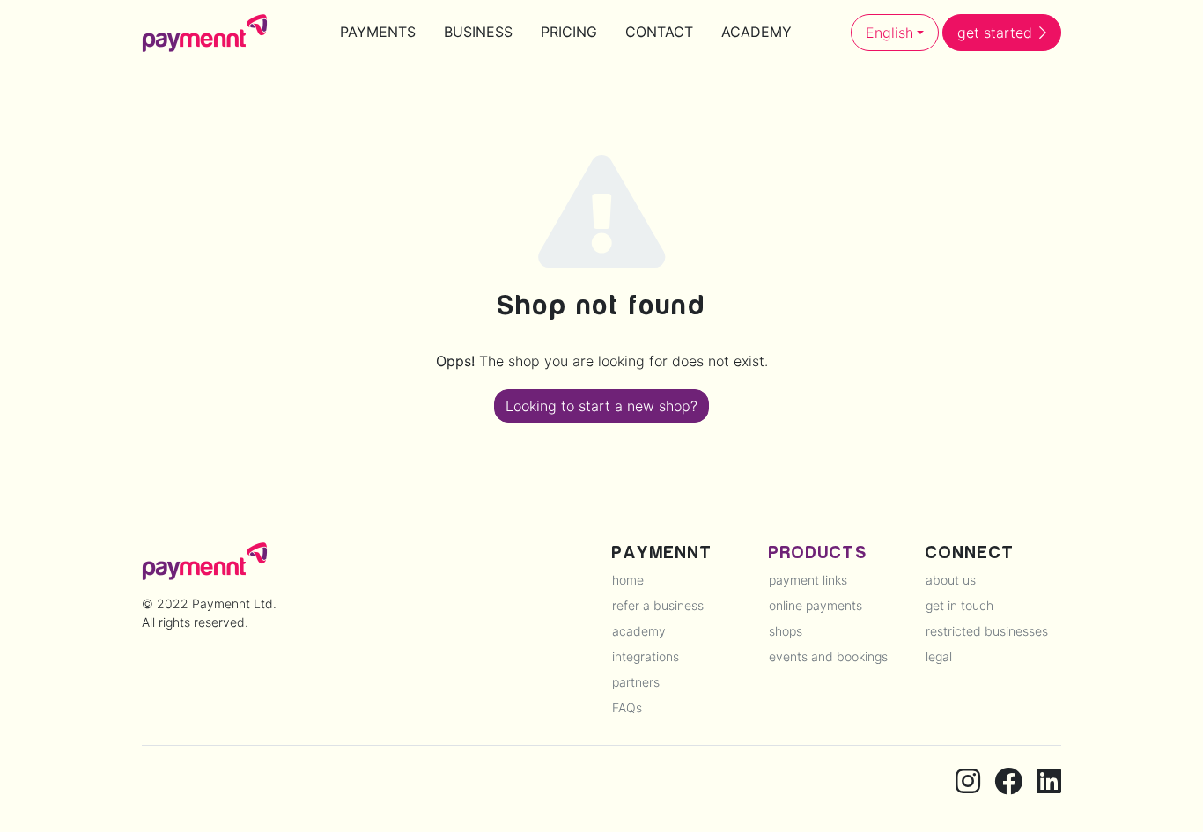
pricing (569, 31)
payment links (808, 579)
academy (756, 31)
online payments (815, 605)
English (889, 32)
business (478, 31)
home (628, 579)
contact (659, 31)
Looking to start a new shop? (601, 406)
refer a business (658, 605)
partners (636, 681)
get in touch (959, 605)
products (818, 552)
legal (939, 656)
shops (785, 630)
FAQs (627, 707)
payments (378, 31)
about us (951, 579)
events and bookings (828, 656)
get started (994, 32)
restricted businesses (987, 630)
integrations (645, 656)
